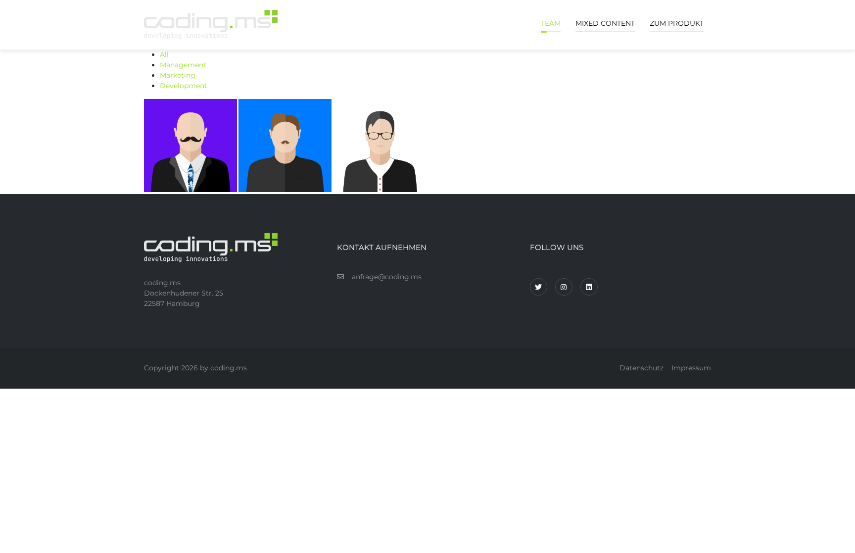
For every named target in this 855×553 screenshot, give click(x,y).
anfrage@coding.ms (387, 276)
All (164, 54)
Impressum (691, 367)
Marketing (177, 75)
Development (183, 85)
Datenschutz (641, 367)
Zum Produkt (677, 23)
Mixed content (605, 23)
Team (551, 23)
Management (183, 64)
